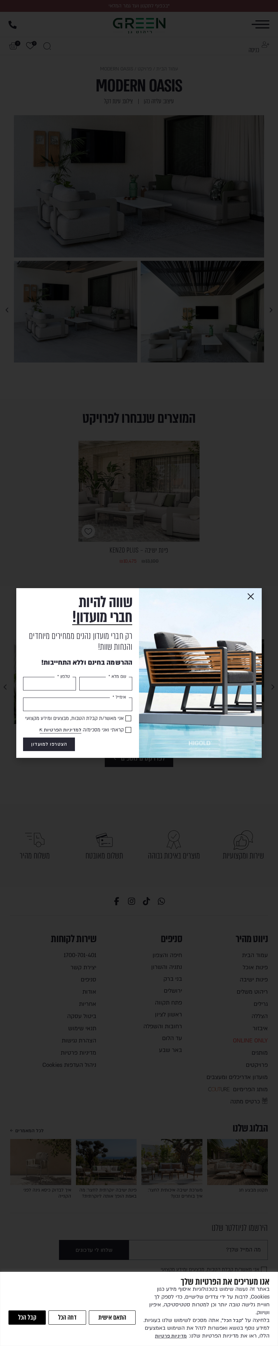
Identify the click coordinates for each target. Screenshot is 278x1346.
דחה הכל (67, 1317)
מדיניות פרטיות (171, 1336)
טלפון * (63, 676)
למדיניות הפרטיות (62, 730)
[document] (139, 673)
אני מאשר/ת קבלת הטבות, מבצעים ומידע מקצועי (74, 718)
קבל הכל (27, 1317)
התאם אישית (112, 1317)
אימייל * (119, 697)
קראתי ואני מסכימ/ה (84, 730)
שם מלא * (117, 676)
